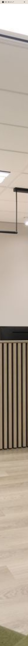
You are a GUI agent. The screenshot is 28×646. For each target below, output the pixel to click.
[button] (24, 2)
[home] (7, 2)
